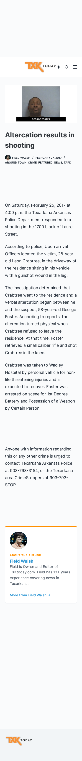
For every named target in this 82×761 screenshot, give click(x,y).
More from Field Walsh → (30, 595)
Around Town (15, 162)
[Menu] (75, 67)
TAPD (67, 162)
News (58, 162)
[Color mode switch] (58, 67)
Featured (45, 162)
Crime (32, 162)
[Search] (66, 67)
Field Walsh (21, 561)
